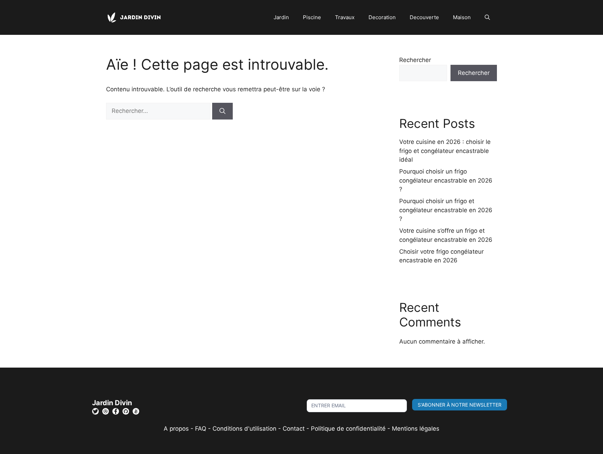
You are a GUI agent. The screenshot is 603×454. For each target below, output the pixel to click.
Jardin (281, 17)
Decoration (382, 17)
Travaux (345, 17)
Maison (462, 17)
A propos (176, 428)
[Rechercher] (222, 111)
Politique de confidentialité (348, 428)
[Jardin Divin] (135, 17)
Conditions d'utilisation (244, 428)
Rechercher (415, 59)
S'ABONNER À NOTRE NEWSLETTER (459, 405)
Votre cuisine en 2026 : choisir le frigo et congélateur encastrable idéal (445, 150)
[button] (487, 17)
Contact (294, 428)
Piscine (312, 17)
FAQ (201, 428)
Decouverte (424, 17)
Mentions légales (415, 428)
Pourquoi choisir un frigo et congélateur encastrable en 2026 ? (445, 210)
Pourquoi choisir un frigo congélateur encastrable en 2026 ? (445, 180)
